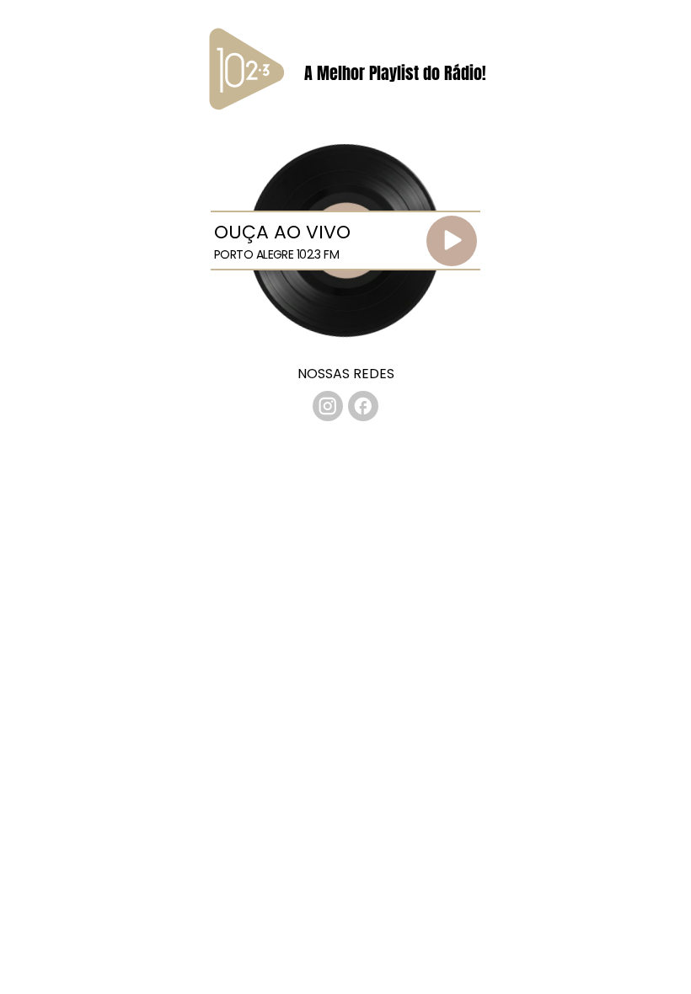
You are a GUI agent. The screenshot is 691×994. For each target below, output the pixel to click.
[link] (328, 406)
